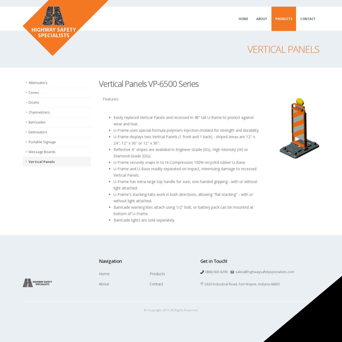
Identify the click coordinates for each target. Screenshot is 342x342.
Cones (34, 92)
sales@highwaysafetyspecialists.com (264, 272)
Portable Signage (42, 142)
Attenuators (38, 82)
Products (283, 19)
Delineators (38, 132)
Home (243, 19)
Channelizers (39, 112)
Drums (34, 102)
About (261, 19)
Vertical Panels (42, 162)
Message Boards (42, 152)
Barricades (37, 122)
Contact (308, 19)
